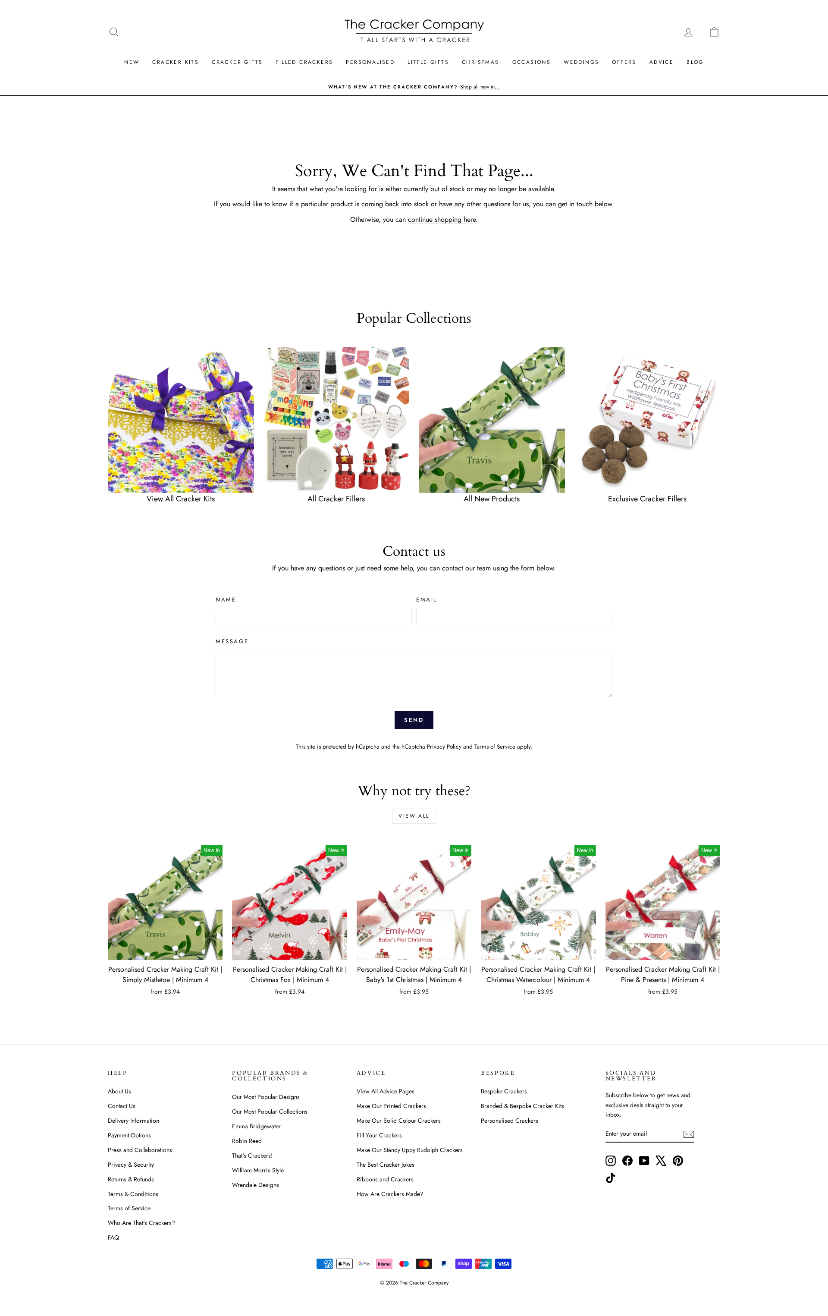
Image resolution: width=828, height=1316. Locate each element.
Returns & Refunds (131, 1179)
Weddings (581, 62)
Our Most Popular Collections (269, 1111)
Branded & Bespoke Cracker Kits (522, 1106)
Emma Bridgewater (256, 1126)
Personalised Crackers (509, 1120)
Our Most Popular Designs (266, 1096)
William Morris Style (258, 1170)
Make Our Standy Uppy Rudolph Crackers (410, 1150)
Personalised (370, 62)
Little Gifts (428, 62)
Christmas (480, 62)
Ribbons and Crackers (385, 1179)
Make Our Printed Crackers (391, 1106)
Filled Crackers (304, 62)
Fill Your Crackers (379, 1135)
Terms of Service (494, 746)
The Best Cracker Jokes (385, 1164)
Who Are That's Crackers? (141, 1222)
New (131, 62)
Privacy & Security (131, 1164)
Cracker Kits (175, 62)
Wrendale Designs (255, 1185)
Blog (695, 62)
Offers (624, 62)
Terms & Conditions (133, 1194)
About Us (119, 1091)
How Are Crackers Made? (390, 1194)
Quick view (165, 951)
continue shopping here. (443, 219)
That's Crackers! (252, 1155)
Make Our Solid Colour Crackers (399, 1120)
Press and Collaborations (140, 1150)
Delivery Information (133, 1120)
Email (426, 599)
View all (413, 816)
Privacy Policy (444, 746)
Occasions (531, 62)
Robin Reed (247, 1141)
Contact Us (121, 1106)
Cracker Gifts (237, 62)
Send (413, 720)
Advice (661, 62)
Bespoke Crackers (504, 1091)
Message (232, 641)
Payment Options (129, 1135)
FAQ (113, 1237)
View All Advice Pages (385, 1091)
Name (226, 599)
